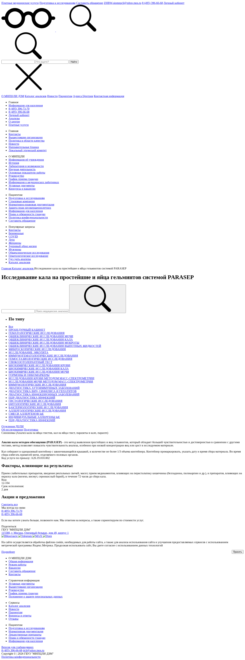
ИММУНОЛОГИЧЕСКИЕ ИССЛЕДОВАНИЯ (37, 384)
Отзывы (13, 618)
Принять (237, 552)
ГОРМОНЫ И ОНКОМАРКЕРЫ (29, 375)
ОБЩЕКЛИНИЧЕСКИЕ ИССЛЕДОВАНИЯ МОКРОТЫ (44, 342)
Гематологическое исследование (28, 255)
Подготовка (31, 429)
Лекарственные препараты (25, 634)
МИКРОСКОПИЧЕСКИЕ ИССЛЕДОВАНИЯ (37, 349)
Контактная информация (109, 96)
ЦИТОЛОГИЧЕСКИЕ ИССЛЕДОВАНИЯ (35, 404)
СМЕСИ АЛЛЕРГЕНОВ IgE (26, 413)
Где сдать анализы (20, 259)
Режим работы (17, 564)
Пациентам (65, 96)
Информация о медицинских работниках (34, 182)
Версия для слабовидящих (17, 647)
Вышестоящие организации (26, 137)
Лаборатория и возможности (26, 166)
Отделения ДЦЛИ (12, 426)
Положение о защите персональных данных (36, 596)
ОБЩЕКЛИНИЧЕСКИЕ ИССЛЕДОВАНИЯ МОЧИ (41, 336)
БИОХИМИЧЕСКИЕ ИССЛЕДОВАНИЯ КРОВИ (39, 365)
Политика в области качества (26, 140)
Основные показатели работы (27, 172)
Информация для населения (26, 105)
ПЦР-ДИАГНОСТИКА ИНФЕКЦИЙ (32, 397)
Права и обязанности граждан (27, 214)
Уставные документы (22, 185)
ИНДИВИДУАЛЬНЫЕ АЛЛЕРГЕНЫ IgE (34, 417)
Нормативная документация (26, 631)
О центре (14, 121)
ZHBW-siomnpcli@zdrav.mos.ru (122, 2)
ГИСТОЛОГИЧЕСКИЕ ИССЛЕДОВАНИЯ (35, 400)
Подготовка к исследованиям (57, 2)
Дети (12, 239)
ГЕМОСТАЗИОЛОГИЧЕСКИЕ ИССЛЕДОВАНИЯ (40, 358)
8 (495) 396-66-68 (152, 2)
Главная (6, 268)
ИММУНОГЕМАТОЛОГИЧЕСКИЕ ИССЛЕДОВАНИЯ (43, 355)
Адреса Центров (83, 96)
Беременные (16, 233)
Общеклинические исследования (29, 252)
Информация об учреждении (26, 159)
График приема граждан (23, 179)
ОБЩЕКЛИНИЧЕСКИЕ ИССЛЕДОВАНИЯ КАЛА (41, 339)
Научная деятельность (22, 169)
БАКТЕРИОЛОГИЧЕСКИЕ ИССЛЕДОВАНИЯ (38, 407)
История (14, 162)
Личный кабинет (174, 2)
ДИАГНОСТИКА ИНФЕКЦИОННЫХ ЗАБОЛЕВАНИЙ (44, 394)
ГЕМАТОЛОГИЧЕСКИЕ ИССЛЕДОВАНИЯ (37, 333)
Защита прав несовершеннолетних (30, 207)
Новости (52, 96)
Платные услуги (19, 124)
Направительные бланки (24, 147)
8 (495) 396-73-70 (19, 108)
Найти (74, 61)
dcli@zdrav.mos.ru (33, 650)
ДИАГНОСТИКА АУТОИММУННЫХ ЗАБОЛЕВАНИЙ (44, 388)
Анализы (14, 118)
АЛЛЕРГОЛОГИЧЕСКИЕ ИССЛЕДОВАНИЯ (37, 410)
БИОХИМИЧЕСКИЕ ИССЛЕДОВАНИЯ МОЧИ (39, 371)
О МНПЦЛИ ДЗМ (12, 96)
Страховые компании (22, 201)
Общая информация (21, 561)
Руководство (16, 175)
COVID (13, 236)
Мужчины (15, 249)
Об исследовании (12, 429)
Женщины (15, 242)
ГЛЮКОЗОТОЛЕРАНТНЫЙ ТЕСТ (30, 362)
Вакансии (15, 567)
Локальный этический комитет (28, 150)
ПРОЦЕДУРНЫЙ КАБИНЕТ (27, 329)
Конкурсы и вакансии (22, 188)
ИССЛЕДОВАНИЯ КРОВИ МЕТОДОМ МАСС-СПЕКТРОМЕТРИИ (51, 378)
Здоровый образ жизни (23, 246)
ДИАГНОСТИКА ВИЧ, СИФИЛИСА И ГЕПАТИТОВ (43, 391)
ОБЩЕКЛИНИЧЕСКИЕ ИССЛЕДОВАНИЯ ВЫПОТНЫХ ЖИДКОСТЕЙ (55, 346)
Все (11, 326)
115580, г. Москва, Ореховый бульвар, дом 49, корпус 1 (35, 532)
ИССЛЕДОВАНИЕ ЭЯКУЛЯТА (28, 352)
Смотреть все (9, 504)
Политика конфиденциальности (28, 217)
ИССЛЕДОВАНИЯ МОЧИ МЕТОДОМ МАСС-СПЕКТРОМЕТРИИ (51, 381)
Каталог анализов (35, 96)
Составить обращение (89, 2)
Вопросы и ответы (20, 615)
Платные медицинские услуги (20, 2)
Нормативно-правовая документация (31, 204)
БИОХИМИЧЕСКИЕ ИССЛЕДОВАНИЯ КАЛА (39, 368)
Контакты (15, 134)
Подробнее (8, 551)
